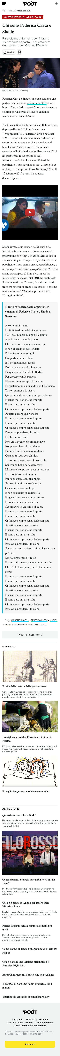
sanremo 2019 (24, 624)
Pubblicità (31, 1019)
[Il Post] (30, 3)
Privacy (43, 1019)
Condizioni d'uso (44, 1022)
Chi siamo (17, 1019)
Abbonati (30, 1044)
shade (37, 624)
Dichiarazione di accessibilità (30, 1025)
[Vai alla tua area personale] (56, 3)
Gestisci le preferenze (20, 1022)
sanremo (10, 624)
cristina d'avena (20, 620)
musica (53, 620)
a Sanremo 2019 (36, 103)
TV (3, 10)
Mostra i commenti (30, 635)
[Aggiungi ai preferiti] (19, 52)
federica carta (39, 620)
